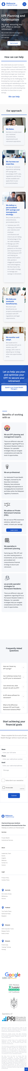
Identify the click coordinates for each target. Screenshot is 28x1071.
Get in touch (14, 43)
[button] (24, 4)
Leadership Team (6, 853)
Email (3, 762)
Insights (4, 858)
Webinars (4, 860)
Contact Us (4, 862)
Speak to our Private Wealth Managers (14, 388)
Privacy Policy (5, 877)
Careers (4, 865)
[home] (9, 4)
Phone (4, 756)
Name (3, 749)
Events (3, 856)
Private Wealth (6, 838)
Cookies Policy (5, 880)
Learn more (14, 530)
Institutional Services (7, 840)
